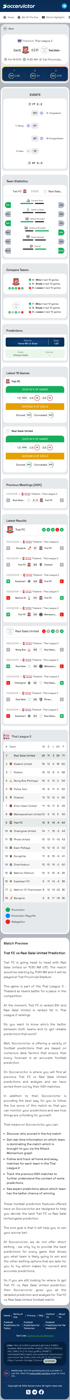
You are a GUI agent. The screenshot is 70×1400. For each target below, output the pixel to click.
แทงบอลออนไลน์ (15, 1354)
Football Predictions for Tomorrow (32, 1325)
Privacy (31, 1315)
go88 (36, 1351)
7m (21, 1351)
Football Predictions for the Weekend (56, 1325)
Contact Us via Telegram (40, 1335)
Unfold (51, 1361)
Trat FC (17, 50)
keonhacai (55, 1354)
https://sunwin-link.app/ (20, 1360)
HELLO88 (12, 1351)
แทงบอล (34, 1345)
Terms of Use (18, 1315)
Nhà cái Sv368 (21, 1345)
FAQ (41, 1315)
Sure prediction (40, 1354)
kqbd (28, 1354)
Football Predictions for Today (12, 1325)
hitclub (56, 1357)
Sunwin (39, 1360)
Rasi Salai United (54, 50)
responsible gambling (40, 1373)
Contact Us (50, 1315)
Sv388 (54, 1345)
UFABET (45, 1351)
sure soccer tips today (18, 1357)
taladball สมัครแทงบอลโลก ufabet (24, 1348)
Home (7, 1315)
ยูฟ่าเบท (45, 1345)
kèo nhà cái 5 (39, 1357)
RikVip (57, 1348)
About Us (62, 1315)
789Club (48, 1348)
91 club (28, 1351)
